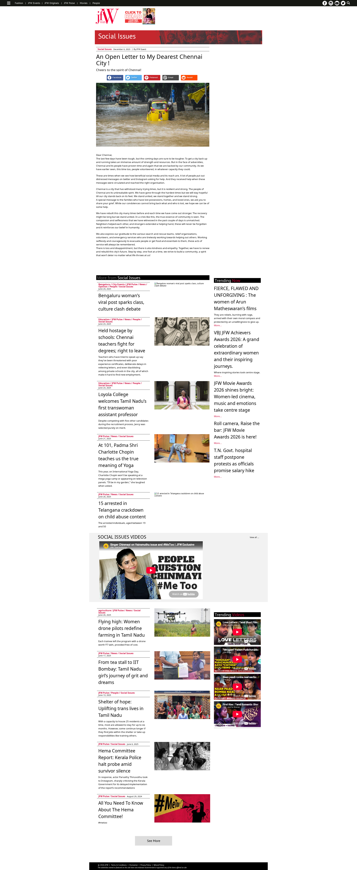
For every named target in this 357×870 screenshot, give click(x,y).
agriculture (104, 610)
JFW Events (34, 3)
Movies (83, 3)
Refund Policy (159, 865)
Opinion (103, 286)
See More (153, 841)
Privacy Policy (145, 865)
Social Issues (105, 49)
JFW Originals (52, 3)
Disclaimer (133, 865)
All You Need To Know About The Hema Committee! (120, 809)
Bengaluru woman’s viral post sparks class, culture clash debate (121, 302)
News (142, 284)
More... (218, 325)
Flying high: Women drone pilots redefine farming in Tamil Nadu (121, 628)
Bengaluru (104, 284)
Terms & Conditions (119, 865)
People (96, 3)
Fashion (19, 3)
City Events (118, 284)
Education (104, 319)
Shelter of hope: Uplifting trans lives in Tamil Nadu (120, 708)
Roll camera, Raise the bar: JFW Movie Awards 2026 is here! (237, 430)
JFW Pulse (69, 3)
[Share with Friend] (170, 77)
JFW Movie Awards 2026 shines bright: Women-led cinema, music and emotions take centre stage (235, 396)
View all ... (254, 537)
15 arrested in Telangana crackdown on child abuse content (122, 510)
